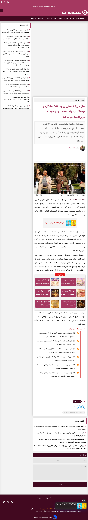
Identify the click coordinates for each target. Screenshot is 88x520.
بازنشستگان (77, 401)
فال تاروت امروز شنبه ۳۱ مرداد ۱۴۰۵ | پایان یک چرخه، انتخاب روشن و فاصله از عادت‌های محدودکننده (55, 351)
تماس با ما (47, 498)
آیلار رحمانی (71, 148)
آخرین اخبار (24, 25)
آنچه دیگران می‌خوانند (75, 329)
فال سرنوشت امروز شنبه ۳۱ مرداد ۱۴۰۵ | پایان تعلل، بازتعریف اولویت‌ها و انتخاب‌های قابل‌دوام (55, 359)
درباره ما (33, 18)
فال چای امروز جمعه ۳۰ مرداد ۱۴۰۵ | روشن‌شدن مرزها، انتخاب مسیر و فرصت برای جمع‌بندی (57, 374)
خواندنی (47, 18)
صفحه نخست (80, 18)
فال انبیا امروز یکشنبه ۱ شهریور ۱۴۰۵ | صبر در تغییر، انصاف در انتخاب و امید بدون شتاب (68, 293)
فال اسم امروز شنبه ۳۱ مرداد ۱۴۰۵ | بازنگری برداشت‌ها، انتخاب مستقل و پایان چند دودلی (43, 293)
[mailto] (40, 195)
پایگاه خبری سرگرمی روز (77, 199)
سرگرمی (60, 18)
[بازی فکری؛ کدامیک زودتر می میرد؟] (82, 506)
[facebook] (74, 407)
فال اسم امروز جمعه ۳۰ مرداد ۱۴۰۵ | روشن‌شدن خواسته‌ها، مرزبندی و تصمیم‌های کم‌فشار (56, 367)
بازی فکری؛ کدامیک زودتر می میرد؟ (66, 504)
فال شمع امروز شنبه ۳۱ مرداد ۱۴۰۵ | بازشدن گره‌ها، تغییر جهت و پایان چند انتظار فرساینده (43, 304)
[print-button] (37, 195)
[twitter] (79, 407)
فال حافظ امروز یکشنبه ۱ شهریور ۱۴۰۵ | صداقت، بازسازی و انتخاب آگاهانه (17, 85)
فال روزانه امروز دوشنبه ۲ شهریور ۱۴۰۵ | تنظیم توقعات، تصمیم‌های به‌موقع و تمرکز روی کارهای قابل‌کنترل (16, 62)
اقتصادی (40, 18)
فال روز (72, 18)
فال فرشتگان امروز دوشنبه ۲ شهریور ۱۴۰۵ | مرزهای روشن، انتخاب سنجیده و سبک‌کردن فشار (43, 282)
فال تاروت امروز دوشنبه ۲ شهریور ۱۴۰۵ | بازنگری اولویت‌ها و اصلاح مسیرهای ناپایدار (68, 282)
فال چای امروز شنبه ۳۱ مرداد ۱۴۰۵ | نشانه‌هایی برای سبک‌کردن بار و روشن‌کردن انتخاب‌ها (68, 304)
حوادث (66, 18)
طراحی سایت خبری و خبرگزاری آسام (43, 517)
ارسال (60, 484)
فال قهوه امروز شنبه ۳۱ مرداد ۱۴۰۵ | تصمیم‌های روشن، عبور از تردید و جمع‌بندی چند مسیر (55, 343)
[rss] (12, 502)
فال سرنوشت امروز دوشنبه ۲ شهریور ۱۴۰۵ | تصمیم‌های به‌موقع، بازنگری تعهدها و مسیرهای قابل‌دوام (57, 335)
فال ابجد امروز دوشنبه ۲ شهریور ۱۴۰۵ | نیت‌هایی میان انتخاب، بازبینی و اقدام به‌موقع (15, 31)
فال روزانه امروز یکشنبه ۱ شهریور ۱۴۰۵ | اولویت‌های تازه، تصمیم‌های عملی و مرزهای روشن (16, 71)
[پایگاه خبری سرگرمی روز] (75, 12)
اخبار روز (53, 18)
